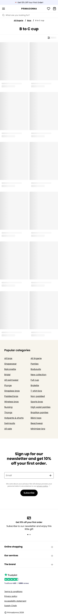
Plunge (8, 385)
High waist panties (40, 407)
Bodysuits (36, 369)
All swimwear (11, 380)
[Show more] (49, 486)
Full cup (35, 380)
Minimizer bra (38, 428)
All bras (8, 358)
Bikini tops (36, 417)
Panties (34, 363)
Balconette (10, 369)
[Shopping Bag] (54, 9)
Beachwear (37, 423)
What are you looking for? (18, 15)
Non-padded (38, 396)
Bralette (35, 385)
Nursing (8, 407)
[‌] (51, 37)
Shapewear (10, 363)
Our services (11, 555)
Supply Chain (10, 605)
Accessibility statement (15, 601)
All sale (8, 428)
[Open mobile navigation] (3, 9)
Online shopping (13, 546)
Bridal (7, 374)
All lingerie (18, 20)
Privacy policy (10, 596)
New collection (38, 374)
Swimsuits (9, 423)
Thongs (8, 412)
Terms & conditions (13, 591)
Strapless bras (12, 390)
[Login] (49, 9)
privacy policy (42, 486)
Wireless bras (11, 401)
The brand (10, 564)
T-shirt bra (36, 390)
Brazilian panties (39, 412)
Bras (29, 20)
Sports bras (37, 401)
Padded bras (11, 396)
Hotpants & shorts (14, 417)
